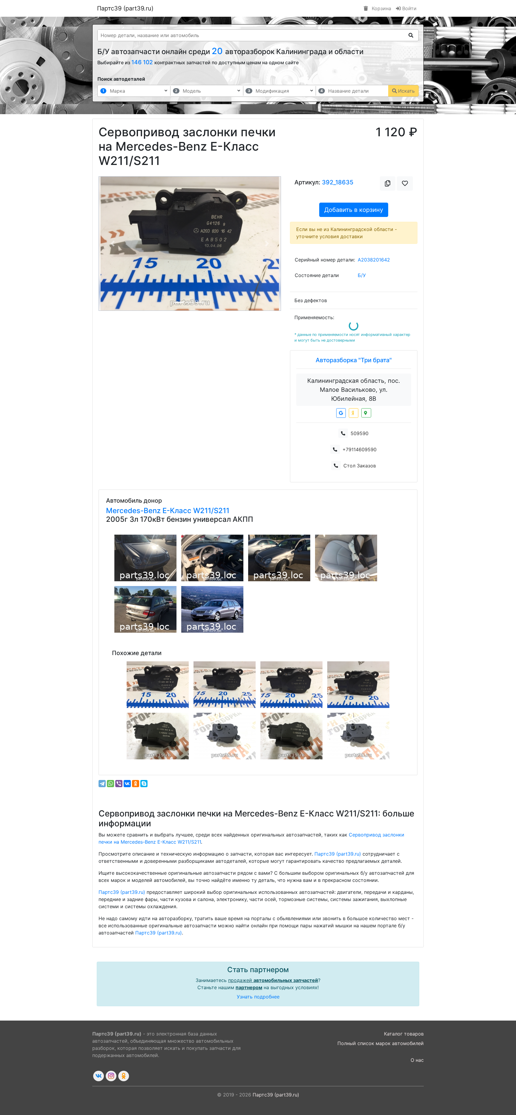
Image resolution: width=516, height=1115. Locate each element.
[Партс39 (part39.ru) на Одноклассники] (123, 1076)
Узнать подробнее (258, 997)
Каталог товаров (404, 1034)
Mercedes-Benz (134, 510)
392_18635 (337, 182)
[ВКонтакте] (127, 783)
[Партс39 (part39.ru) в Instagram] (111, 1076)
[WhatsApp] (110, 783)
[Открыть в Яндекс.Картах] (353, 413)
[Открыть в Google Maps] (341, 413)
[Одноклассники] (135, 783)
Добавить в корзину (353, 209)
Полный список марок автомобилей (380, 1043)
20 (218, 51)
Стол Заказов (359, 466)
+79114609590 (360, 449)
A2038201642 (374, 260)
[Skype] (144, 783)
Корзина (380, 8)
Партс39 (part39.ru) (125, 8)
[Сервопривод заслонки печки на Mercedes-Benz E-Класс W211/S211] (158, 684)
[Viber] (118, 783)
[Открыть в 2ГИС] (366, 412)
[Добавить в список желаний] (405, 183)
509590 (359, 433)
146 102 (142, 62)
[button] (112, 244)
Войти (409, 8)
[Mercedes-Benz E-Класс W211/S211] (145, 558)
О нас (417, 1060)
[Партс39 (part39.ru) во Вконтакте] (98, 1076)
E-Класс (177, 510)
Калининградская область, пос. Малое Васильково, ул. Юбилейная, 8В (353, 389)
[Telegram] (102, 783)
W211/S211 (211, 510)
